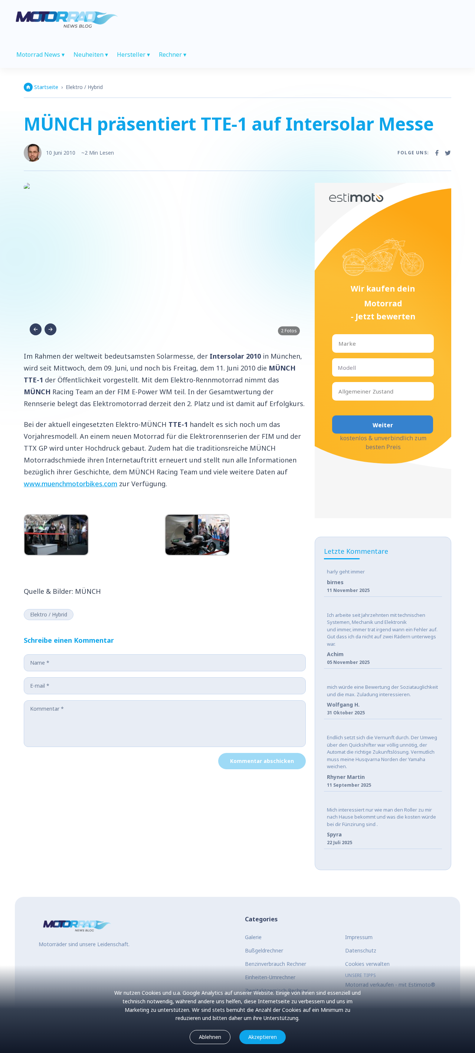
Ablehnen (210, 1036)
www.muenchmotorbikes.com (70, 483)
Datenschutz (360, 950)
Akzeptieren (262, 1036)
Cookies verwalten (367, 963)
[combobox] (339, 343)
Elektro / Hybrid (84, 87)
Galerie (253, 937)
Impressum (359, 937)
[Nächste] (50, 329)
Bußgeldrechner (264, 950)
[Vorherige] (36, 329)
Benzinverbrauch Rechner (275, 963)
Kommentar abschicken (262, 760)
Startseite (46, 87)
